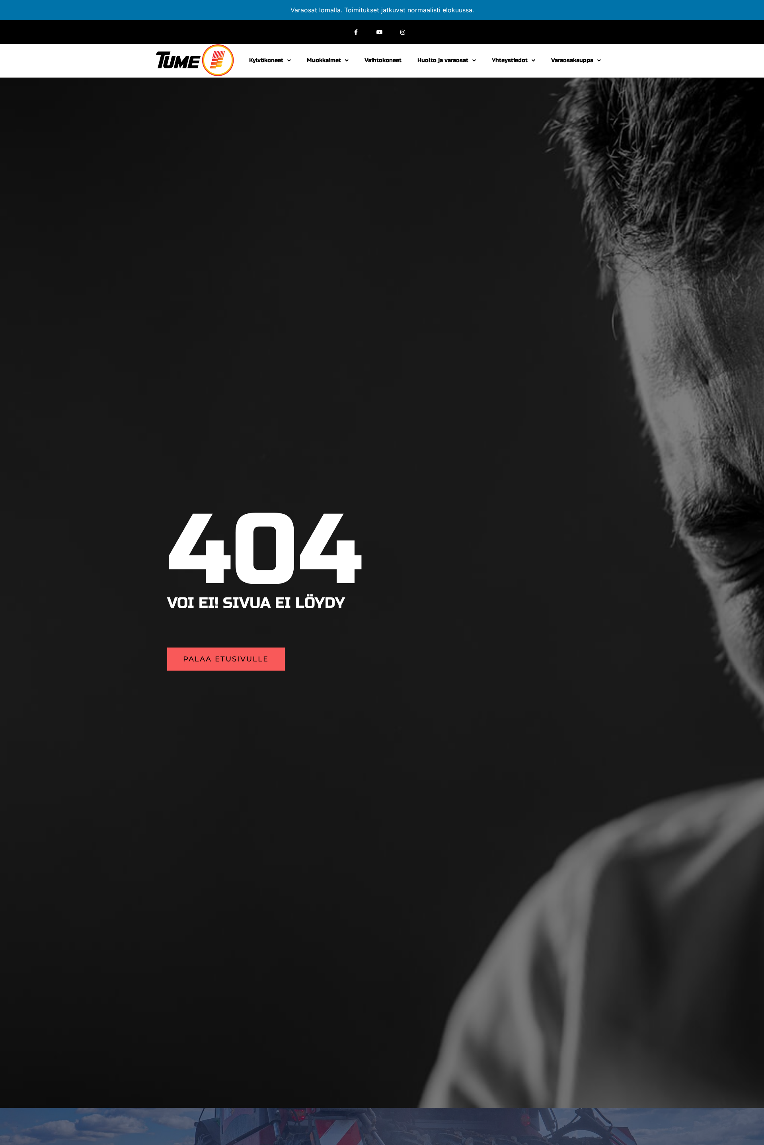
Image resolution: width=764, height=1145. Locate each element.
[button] (226, 659)
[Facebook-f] (356, 32)
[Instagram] (403, 32)
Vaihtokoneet (382, 60)
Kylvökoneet (266, 60)
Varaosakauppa (572, 60)
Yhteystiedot (510, 60)
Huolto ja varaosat (442, 60)
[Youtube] (379, 32)
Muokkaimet (324, 60)
